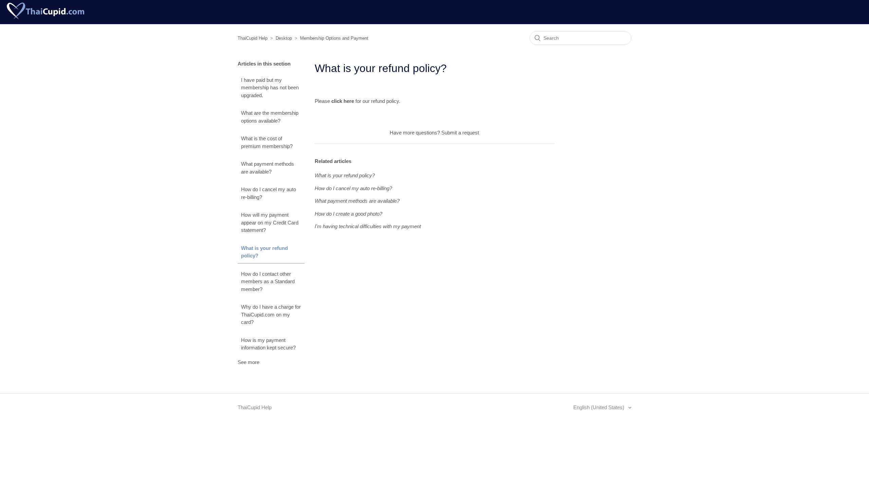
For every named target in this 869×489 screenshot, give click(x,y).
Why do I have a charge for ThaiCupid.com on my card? (271, 314)
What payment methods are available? (267, 168)
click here (342, 101)
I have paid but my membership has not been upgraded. (270, 87)
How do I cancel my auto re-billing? (268, 193)
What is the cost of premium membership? (267, 142)
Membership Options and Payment (334, 38)
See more (248, 362)
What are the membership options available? (269, 117)
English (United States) (599, 407)
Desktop (284, 38)
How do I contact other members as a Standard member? (268, 281)
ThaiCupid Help (252, 38)
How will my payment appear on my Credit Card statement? (269, 222)
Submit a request (460, 132)
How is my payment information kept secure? (268, 344)
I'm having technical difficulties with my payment (368, 226)
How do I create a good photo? (348, 214)
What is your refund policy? (264, 252)
